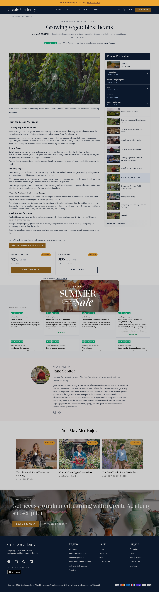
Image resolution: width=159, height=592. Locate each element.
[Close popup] (115, 284)
